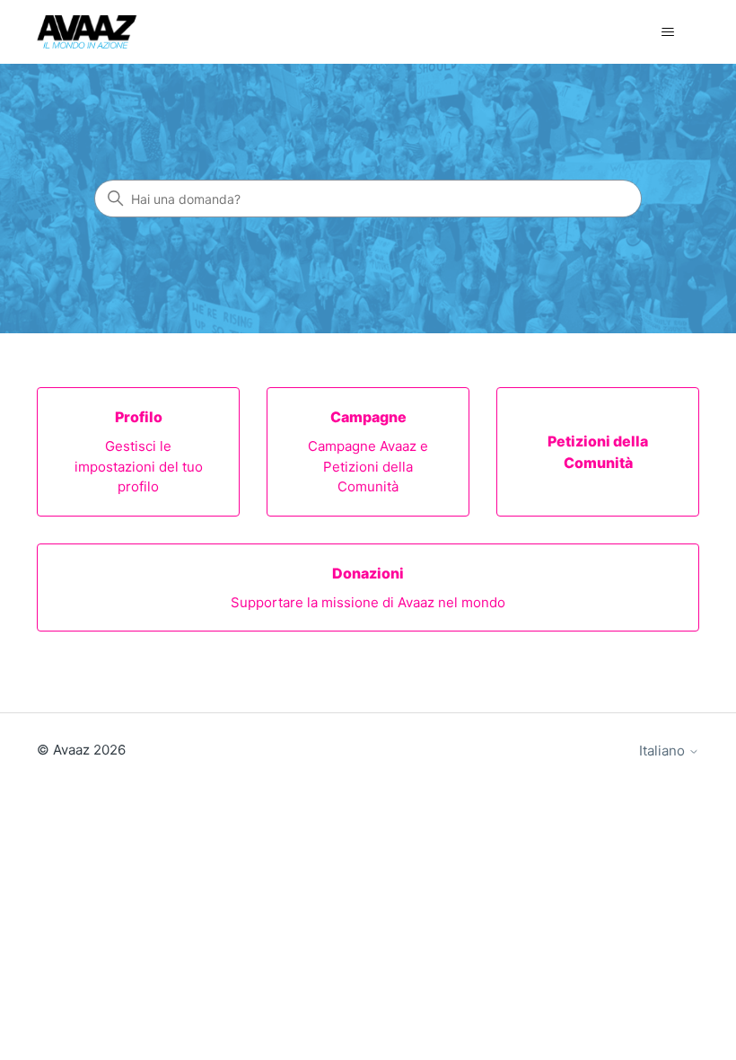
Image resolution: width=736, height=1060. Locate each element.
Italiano (663, 750)
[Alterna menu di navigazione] (667, 32)
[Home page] (87, 32)
